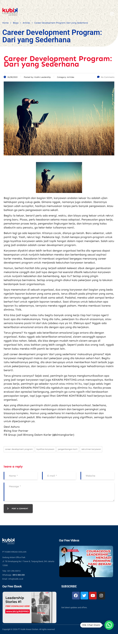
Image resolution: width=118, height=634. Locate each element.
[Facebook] (76, 595)
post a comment (20, 508)
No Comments (107, 77)
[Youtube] (93, 595)
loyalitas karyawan (45, 449)
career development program (19, 449)
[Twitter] (84, 595)
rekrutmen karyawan (91, 449)
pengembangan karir (68, 449)
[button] (109, 625)
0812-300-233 (19, 575)
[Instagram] (101, 595)
